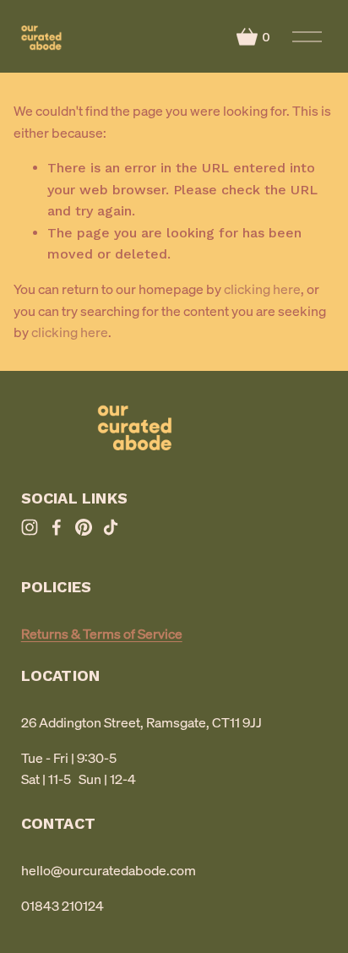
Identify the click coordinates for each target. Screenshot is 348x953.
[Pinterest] (83, 527)
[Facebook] (56, 527)
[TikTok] (110, 527)
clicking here (262, 289)
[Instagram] (29, 527)
